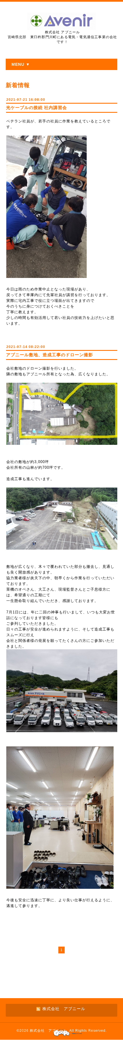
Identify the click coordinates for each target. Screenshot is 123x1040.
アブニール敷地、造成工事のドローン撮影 (49, 354)
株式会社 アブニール (48, 1031)
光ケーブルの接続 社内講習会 (36, 107)
